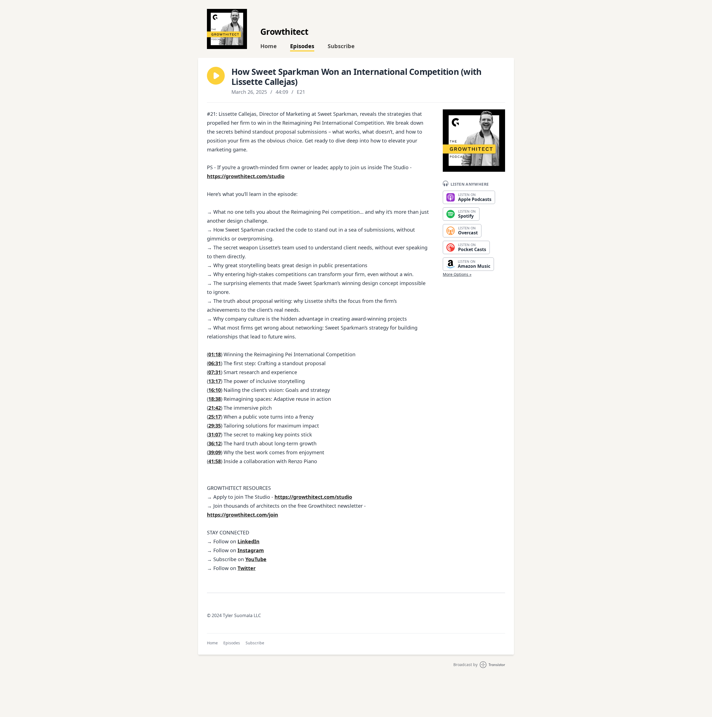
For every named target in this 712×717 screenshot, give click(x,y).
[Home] (227, 29)
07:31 (214, 372)
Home (268, 46)
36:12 (214, 443)
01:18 (214, 354)
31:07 (214, 434)
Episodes (302, 46)
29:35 (214, 425)
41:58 (214, 461)
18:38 (214, 399)
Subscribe (341, 46)
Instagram (251, 550)
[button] (216, 76)
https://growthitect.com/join (242, 514)
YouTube (255, 559)
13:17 (214, 381)
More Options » (457, 274)
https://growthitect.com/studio (246, 176)
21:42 (214, 407)
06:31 (214, 363)
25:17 (214, 416)
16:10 (214, 390)
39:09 (214, 452)
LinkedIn (248, 541)
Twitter (247, 568)
